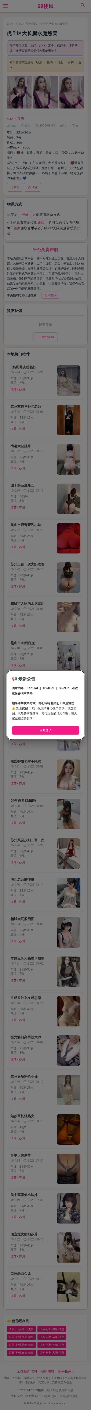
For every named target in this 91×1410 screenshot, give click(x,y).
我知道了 (45, 730)
